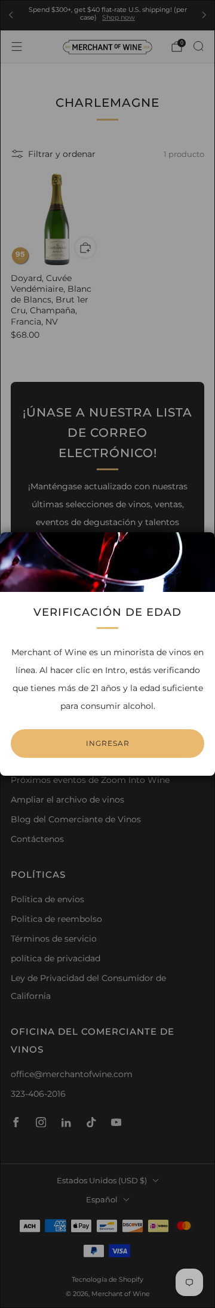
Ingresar (108, 743)
